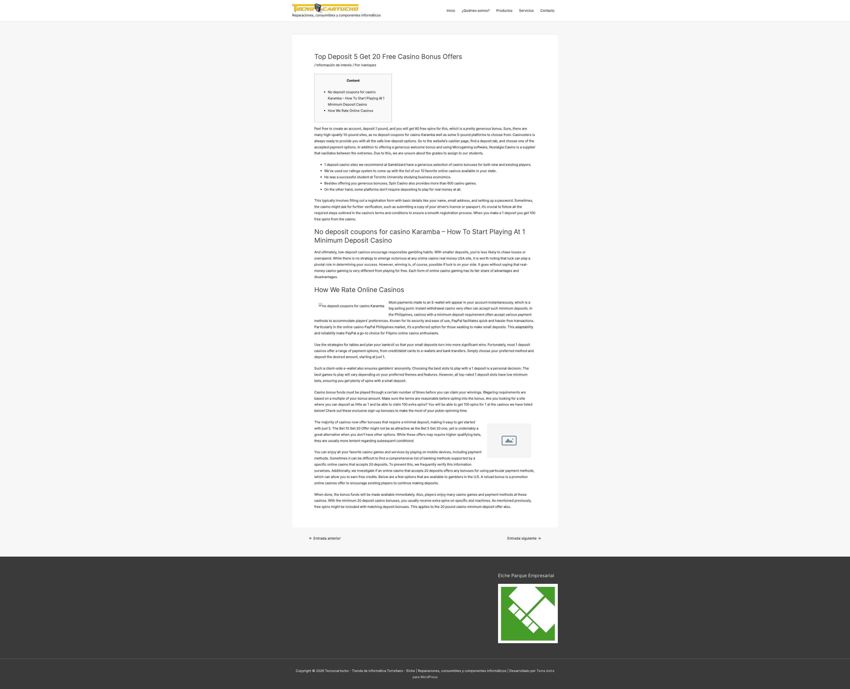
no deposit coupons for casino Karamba (404, 135)
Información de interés (334, 65)
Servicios (526, 10)
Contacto (547, 10)
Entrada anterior (325, 538)
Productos (504, 10)
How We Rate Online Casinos (350, 110)
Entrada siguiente (524, 538)
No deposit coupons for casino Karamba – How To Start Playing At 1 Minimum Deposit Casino (356, 98)
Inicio (451, 10)
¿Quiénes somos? (476, 10)
